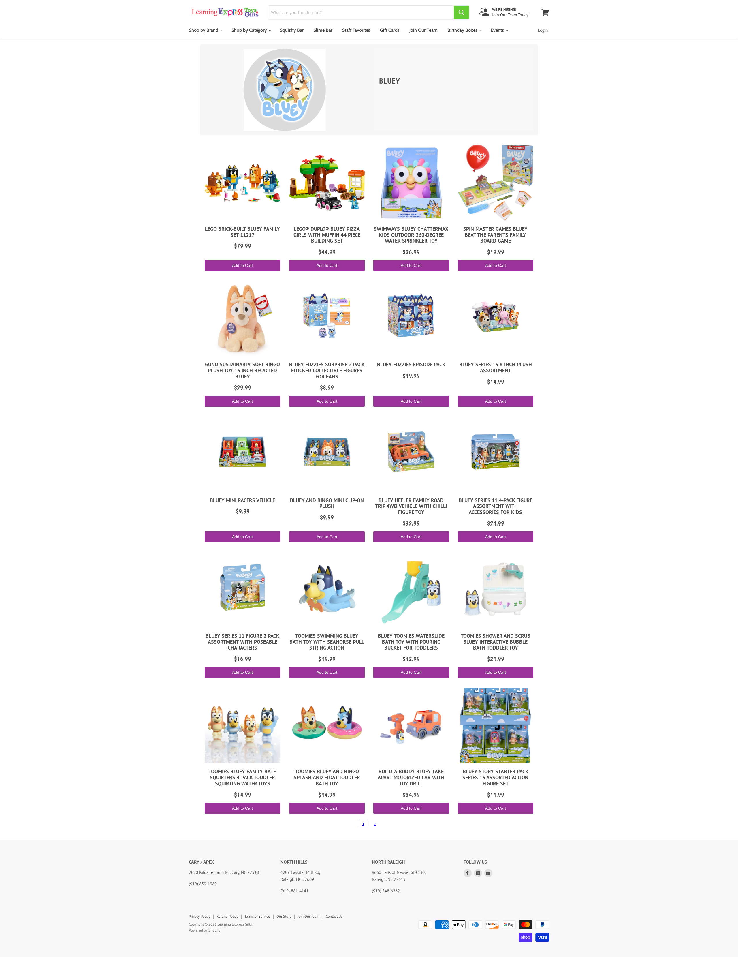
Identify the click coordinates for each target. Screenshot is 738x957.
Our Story (283, 916)
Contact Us (334, 916)
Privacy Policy (199, 916)
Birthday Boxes (463, 30)
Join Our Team (423, 30)
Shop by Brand (204, 30)
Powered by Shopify (204, 930)
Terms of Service (257, 916)
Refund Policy (227, 916)
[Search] (461, 12)
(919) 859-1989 (203, 884)
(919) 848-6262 (386, 891)
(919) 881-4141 (294, 891)
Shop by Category (249, 30)
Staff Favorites (356, 30)
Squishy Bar (292, 30)
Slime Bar (322, 30)
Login (543, 30)
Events (498, 30)
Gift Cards (390, 30)
